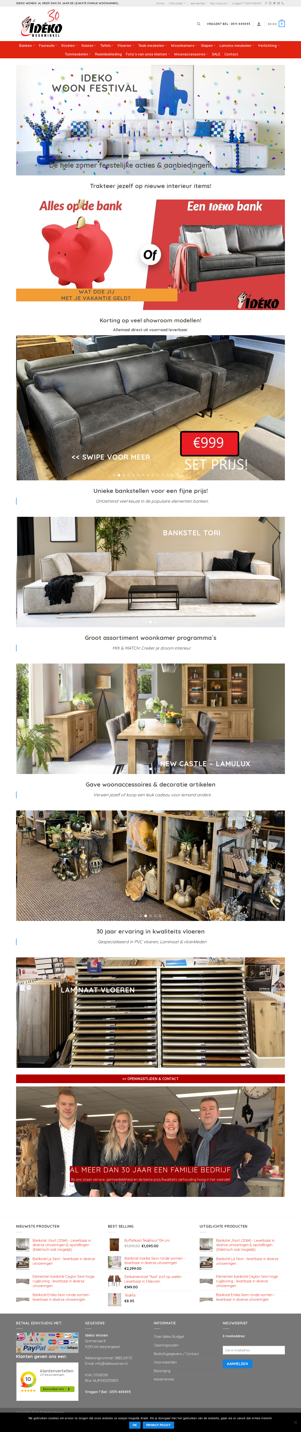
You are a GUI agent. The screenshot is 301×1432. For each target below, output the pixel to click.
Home (160, 3)
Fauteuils (46, 45)
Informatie (176, 3)
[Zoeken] (198, 24)
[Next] (274, 407)
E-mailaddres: (234, 1336)
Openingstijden (166, 1345)
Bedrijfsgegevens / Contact (176, 1354)
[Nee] (295, 1423)
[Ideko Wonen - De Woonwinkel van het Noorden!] (42, 23)
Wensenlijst (197, 3)
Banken (25, 45)
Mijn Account (218, 3)
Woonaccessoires (189, 54)
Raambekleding (108, 54)
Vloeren (124, 45)
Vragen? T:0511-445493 (246, 3)
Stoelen (68, 45)
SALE (216, 54)
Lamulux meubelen (235, 45)
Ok (135, 1425)
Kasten (87, 45)
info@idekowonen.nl (111, 1363)
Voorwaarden (165, 1362)
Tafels (105, 45)
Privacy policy (158, 1425)
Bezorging (162, 1371)
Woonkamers (182, 45)
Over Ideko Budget (169, 1336)
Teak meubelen (151, 45)
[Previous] (27, 407)
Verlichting (267, 45)
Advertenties (164, 1379)
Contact (231, 54)
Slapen (207, 45)
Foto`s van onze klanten (146, 54)
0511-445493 (120, 1392)
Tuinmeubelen (76, 54)
